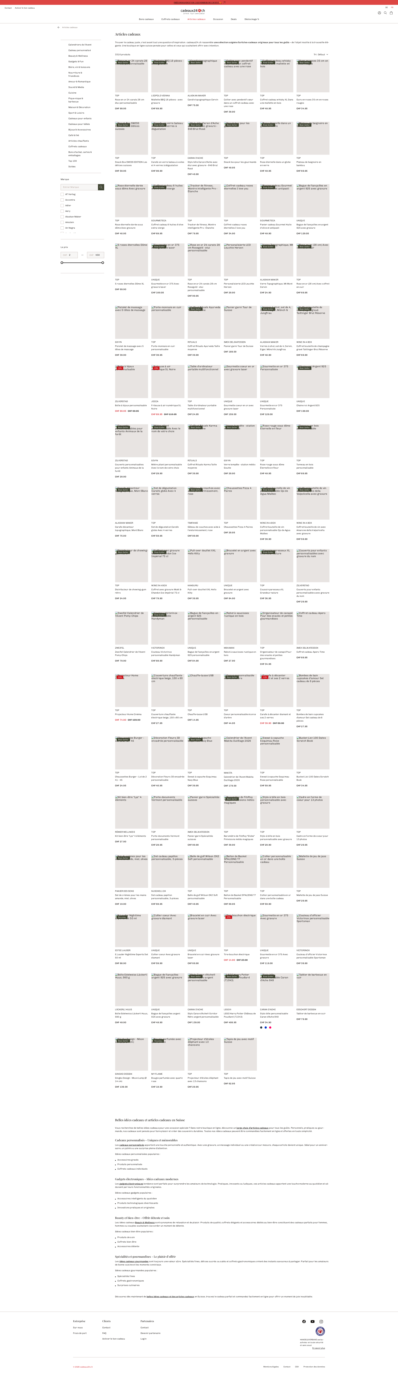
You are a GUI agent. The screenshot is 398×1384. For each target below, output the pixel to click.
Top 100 (72, 161)
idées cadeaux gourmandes (134, 1261)
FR (392, 7)
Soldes (72, 166)
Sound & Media (76, 87)
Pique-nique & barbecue (75, 100)
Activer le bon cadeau (25, 8)
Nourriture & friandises (75, 74)
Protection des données (314, 1367)
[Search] (385, 13)
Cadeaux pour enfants (80, 118)
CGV (297, 1367)
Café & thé (73, 135)
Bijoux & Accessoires (79, 129)
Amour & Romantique (79, 81)
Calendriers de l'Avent (79, 44)
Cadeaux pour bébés (79, 124)
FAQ (104, 1333)
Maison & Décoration (79, 107)
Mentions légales (271, 1367)
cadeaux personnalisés (131, 1145)
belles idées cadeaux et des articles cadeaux (170, 1296)
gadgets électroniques (131, 1183)
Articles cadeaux (196, 19)
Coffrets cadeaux (170, 19)
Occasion (218, 19)
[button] (101, 187)
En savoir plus (318, 1348)
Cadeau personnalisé (79, 50)
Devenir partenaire (151, 1333)
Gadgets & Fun (76, 61)
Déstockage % (252, 19)
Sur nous (78, 1327)
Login (143, 1338)
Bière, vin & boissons (79, 67)
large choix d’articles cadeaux (252, 1128)
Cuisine (72, 92)
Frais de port (80, 1333)
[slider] (62, 262)
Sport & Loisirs (76, 113)
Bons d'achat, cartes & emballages (80, 154)
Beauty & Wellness (78, 56)
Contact (8, 8)
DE (386, 7)
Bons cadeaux (146, 19)
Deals (234, 19)
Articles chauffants (78, 141)
